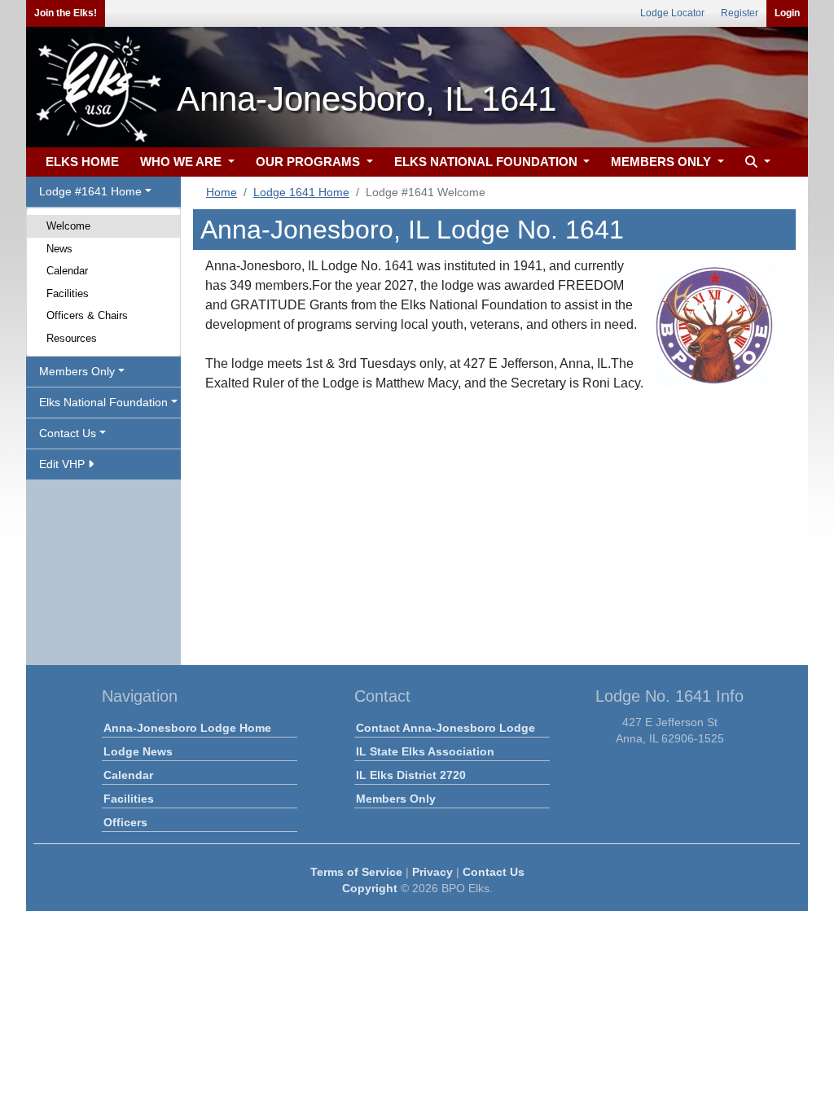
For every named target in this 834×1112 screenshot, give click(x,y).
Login (787, 13)
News (59, 249)
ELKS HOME (82, 162)
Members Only (396, 798)
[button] (756, 162)
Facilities (67, 293)
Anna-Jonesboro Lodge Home (187, 727)
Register (739, 13)
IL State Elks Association (425, 751)
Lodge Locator (672, 13)
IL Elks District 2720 (411, 774)
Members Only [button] (77, 371)
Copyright (369, 888)
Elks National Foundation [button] (103, 402)
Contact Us (494, 871)
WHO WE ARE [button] (182, 162)
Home (221, 192)
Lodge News (138, 751)
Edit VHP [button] (63, 464)
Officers (125, 822)
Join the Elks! (65, 13)
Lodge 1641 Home (301, 192)
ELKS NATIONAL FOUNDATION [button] (487, 162)
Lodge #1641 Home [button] (90, 191)
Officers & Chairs (87, 315)
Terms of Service (356, 871)
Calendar (67, 271)
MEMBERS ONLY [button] (662, 162)
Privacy (432, 871)
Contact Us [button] (67, 433)
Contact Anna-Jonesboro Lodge (445, 727)
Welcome (68, 226)
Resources (71, 338)
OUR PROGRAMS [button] (309, 162)
